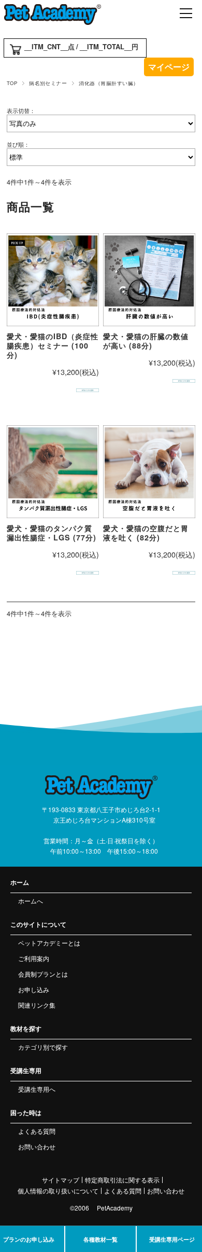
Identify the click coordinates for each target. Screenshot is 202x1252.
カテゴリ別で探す (43, 1046)
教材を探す (25, 1028)
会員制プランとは (43, 973)
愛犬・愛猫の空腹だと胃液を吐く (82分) (146, 532)
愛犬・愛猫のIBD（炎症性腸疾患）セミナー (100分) (52, 345)
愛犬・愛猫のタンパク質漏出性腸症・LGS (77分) (51, 532)
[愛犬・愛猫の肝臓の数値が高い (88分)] (149, 279)
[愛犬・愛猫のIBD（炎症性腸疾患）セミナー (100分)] (53, 279)
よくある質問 (36, 1130)
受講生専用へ (36, 1088)
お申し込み (33, 989)
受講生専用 (25, 1070)
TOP (12, 83)
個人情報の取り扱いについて (58, 1191)
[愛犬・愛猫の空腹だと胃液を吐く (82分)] (149, 471)
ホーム (19, 882)
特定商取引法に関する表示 (122, 1180)
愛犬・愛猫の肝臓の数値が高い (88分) (146, 341)
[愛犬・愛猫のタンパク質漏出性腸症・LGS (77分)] (53, 471)
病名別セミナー (48, 83)
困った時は (25, 1112)
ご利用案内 (33, 958)
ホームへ (30, 900)
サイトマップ (60, 1180)
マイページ (169, 67)
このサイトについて (38, 924)
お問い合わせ (36, 1146)
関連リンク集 (36, 1004)
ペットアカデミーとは (49, 942)
